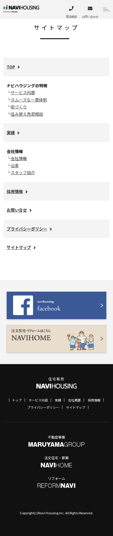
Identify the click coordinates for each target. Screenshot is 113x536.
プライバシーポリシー (27, 229)
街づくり (19, 107)
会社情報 (19, 158)
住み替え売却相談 (27, 114)
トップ (17, 400)
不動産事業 (56, 437)
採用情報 (15, 191)
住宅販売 (56, 378)
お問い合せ (17, 210)
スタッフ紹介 (23, 172)
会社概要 (74, 400)
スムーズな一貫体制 (29, 100)
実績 (11, 132)
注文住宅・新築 (56, 457)
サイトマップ (19, 247)
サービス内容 (23, 92)
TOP (11, 67)
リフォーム (56, 478)
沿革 (15, 165)
